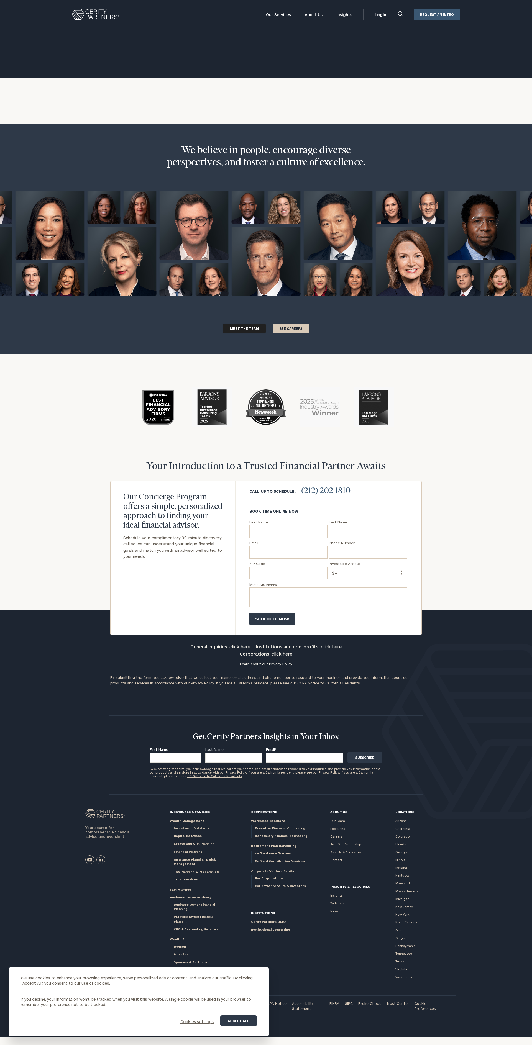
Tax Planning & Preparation (196, 871)
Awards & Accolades (345, 852)
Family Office (180, 889)
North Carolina (406, 922)
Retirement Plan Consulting (273, 846)
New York (402, 914)
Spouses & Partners (190, 962)
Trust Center (397, 1003)
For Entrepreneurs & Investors (280, 886)
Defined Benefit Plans (273, 853)
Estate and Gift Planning (194, 843)
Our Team (337, 821)
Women (180, 946)
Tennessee (403, 953)
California (402, 828)
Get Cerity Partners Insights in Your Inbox (266, 737)
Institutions (263, 913)
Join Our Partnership (345, 844)
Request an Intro (437, 14)
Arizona (401, 821)
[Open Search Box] (400, 14)
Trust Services (186, 879)
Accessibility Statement (303, 1006)
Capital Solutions (188, 836)
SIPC (349, 1003)
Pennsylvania (405, 946)
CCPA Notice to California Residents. (329, 683)
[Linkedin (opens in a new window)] (100, 859)
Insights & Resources (350, 886)
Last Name (214, 749)
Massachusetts (406, 891)
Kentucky (402, 875)
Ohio (398, 930)
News (334, 911)
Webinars (337, 903)
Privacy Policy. (203, 683)
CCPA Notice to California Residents (214, 776)
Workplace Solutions (268, 821)
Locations (337, 828)
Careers (336, 836)
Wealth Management (187, 821)
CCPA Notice (276, 1003)
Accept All (238, 1021)
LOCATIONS (404, 811)
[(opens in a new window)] (89, 859)
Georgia (401, 852)
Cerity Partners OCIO (268, 921)
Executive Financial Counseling (280, 828)
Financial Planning (188, 851)
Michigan (402, 899)
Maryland (402, 883)
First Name (159, 749)
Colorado (402, 836)
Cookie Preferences (425, 1006)
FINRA (334, 1003)
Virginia (401, 969)
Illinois (400, 860)
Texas (399, 961)
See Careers (291, 328)
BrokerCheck (369, 1003)
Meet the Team (244, 328)
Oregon (401, 938)
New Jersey (404, 906)
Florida (400, 844)
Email (271, 749)
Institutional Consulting (270, 929)
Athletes (181, 954)
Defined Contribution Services (280, 861)
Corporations (264, 811)
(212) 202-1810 (326, 491)
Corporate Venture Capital (273, 871)
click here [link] (239, 646)
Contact (336, 860)
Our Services (278, 14)
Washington (404, 977)
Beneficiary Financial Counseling (281, 836)
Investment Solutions (191, 828)
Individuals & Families (190, 811)
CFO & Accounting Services (196, 929)
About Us (314, 14)
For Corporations (269, 878)
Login (380, 14)
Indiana (401, 867)
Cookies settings (197, 1021)
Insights (344, 14)
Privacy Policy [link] (280, 664)
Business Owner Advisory (190, 897)
